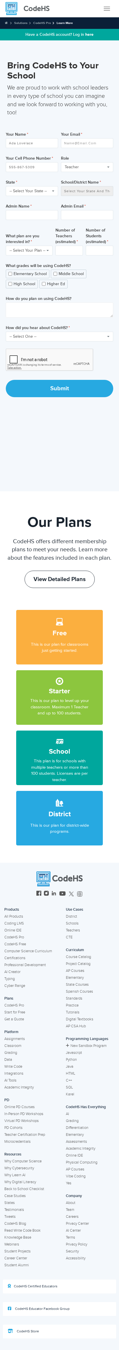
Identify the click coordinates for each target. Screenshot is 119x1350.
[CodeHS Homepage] (30, 8)
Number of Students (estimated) (96, 236)
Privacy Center (77, 1223)
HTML (70, 1073)
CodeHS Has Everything (86, 1107)
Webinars (11, 1244)
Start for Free (14, 1012)
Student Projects (17, 1251)
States (9, 1202)
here (89, 34)
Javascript (74, 1052)
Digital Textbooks (79, 1019)
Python (71, 1059)
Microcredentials (17, 1141)
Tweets (10, 1216)
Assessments (76, 1141)
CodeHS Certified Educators (35, 1286)
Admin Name (17, 206)
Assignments (14, 1039)
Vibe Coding (75, 1176)
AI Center (73, 1230)
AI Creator (12, 972)
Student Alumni (16, 1265)
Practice (72, 1005)
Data (8, 1059)
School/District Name (80, 182)
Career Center (15, 1258)
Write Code (13, 1066)
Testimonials (14, 1209)
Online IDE (12, 930)
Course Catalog (78, 957)
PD (6, 1100)
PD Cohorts (13, 1127)
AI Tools (10, 1080)
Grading (10, 1052)
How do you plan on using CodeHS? (38, 298)
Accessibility (75, 1258)
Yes (68, 1183)
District (71, 916)
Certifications (14, 958)
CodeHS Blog (15, 1223)
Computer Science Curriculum (28, 951)
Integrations (13, 1073)
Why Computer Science (23, 1161)
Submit (59, 388)
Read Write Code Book (22, 1230)
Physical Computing (81, 1162)
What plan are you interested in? (22, 239)
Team (70, 1209)
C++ (69, 1080)
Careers (72, 1216)
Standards (74, 998)
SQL (69, 1087)
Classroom (12, 1045)
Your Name (16, 134)
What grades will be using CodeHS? (38, 265)
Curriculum (75, 950)
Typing (9, 978)
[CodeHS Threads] (80, 894)
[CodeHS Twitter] (71, 894)
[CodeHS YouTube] (62, 894)
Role (65, 158)
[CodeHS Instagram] (46, 894)
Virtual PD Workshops (21, 1121)
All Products (13, 916)
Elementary (75, 977)
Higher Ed (56, 283)
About (70, 1202)
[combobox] (87, 167)
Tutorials (72, 1012)
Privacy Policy (76, 1244)
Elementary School (30, 273)
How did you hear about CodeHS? (37, 327)
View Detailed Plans (60, 579)
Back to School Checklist (24, 1189)
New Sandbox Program (88, 1045)
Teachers (73, 930)
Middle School (71, 273)
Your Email (70, 134)
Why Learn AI (14, 1175)
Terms (70, 1237)
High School (24, 283)
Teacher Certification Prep (24, 1134)
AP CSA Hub (76, 1026)
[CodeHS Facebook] (38, 894)
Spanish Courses (79, 991)
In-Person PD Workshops (23, 1114)
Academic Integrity (19, 1087)
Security (72, 1251)
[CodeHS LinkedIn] (53, 894)
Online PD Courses (19, 1107)
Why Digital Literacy (20, 1182)
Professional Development (25, 965)
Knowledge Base (17, 1237)
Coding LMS (14, 923)
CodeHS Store (27, 1331)
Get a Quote (14, 1019)
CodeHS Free (15, 944)
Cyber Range (14, 985)
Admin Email (72, 206)
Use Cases (74, 910)
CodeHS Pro (42, 23)
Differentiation (77, 1127)
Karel (70, 1094)
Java (69, 1066)
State (10, 182)
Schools (72, 923)
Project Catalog (78, 963)
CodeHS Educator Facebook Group (42, 1309)
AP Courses (75, 970)
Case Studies (15, 1196)
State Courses (77, 984)
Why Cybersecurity (19, 1168)
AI (67, 1114)
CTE (69, 937)
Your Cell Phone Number (28, 158)
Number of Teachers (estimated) (65, 236)
